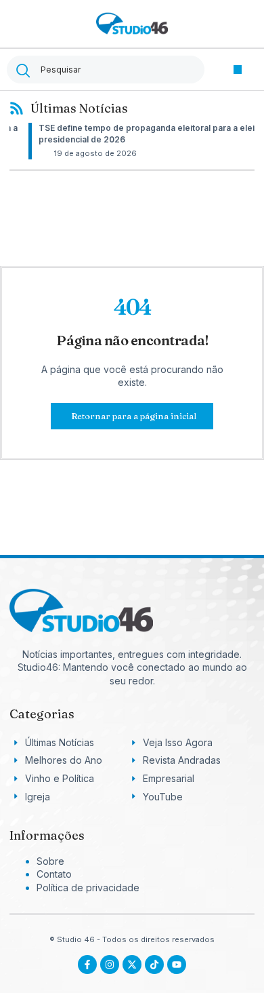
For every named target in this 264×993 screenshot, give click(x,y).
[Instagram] (109, 964)
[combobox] (105, 69)
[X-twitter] (132, 964)
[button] (238, 69)
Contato (54, 874)
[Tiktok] (154, 964)
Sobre (50, 861)
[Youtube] (176, 964)
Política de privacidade (88, 887)
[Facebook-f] (87, 964)
